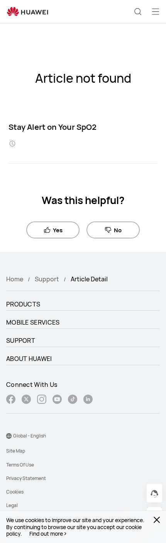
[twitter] (26, 400)
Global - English (29, 435)
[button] (138, 11)
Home (14, 279)
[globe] (9, 436)
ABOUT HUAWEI (29, 359)
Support (47, 279)
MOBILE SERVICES (33, 322)
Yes (58, 230)
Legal (12, 505)
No (118, 230)
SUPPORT (20, 340)
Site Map (15, 451)
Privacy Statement (26, 478)
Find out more (46, 533)
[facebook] (10, 400)
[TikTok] (72, 400)
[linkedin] (88, 400)
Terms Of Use (20, 464)
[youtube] (57, 400)
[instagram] (41, 400)
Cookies (15, 492)
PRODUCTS (23, 304)
